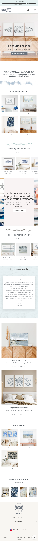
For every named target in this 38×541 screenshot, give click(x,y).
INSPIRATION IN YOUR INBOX (18, 526)
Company (18, 521)
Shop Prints (18, 517)
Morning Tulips (23, 286)
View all (19, 152)
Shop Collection (19, 414)
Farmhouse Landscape (12, 290)
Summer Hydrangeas (17, 288)
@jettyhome (19, 482)
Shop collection (19, 366)
